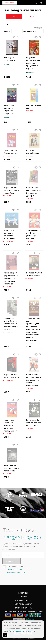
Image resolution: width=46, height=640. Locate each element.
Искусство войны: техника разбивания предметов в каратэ (33, 63)
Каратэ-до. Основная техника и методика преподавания (10, 425)
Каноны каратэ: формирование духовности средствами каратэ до (11, 278)
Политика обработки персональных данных (23, 611)
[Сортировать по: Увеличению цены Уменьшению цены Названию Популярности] (33, 31)
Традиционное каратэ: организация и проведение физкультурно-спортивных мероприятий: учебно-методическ (33, 329)
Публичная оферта (23, 608)
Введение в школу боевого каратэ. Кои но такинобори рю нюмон (11, 323)
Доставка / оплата (23, 600)
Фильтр (7, 31)
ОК (5, 635)
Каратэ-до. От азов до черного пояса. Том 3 (11, 468)
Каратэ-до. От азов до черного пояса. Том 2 (33, 423)
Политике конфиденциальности (22, 631)
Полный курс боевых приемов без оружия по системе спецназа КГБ (33, 380)
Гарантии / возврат (23, 604)
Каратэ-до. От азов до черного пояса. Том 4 (11, 190)
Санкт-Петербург (10, 2)
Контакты (23, 593)
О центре (23, 597)
